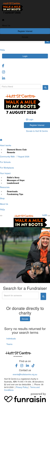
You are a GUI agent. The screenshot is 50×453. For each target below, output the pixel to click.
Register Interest (25, 31)
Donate (25, 37)
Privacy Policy (22, 387)
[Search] (45, 87)
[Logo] (25, 8)
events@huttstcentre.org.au (25, 374)
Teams (9, 344)
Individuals (11, 338)
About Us (6, 25)
